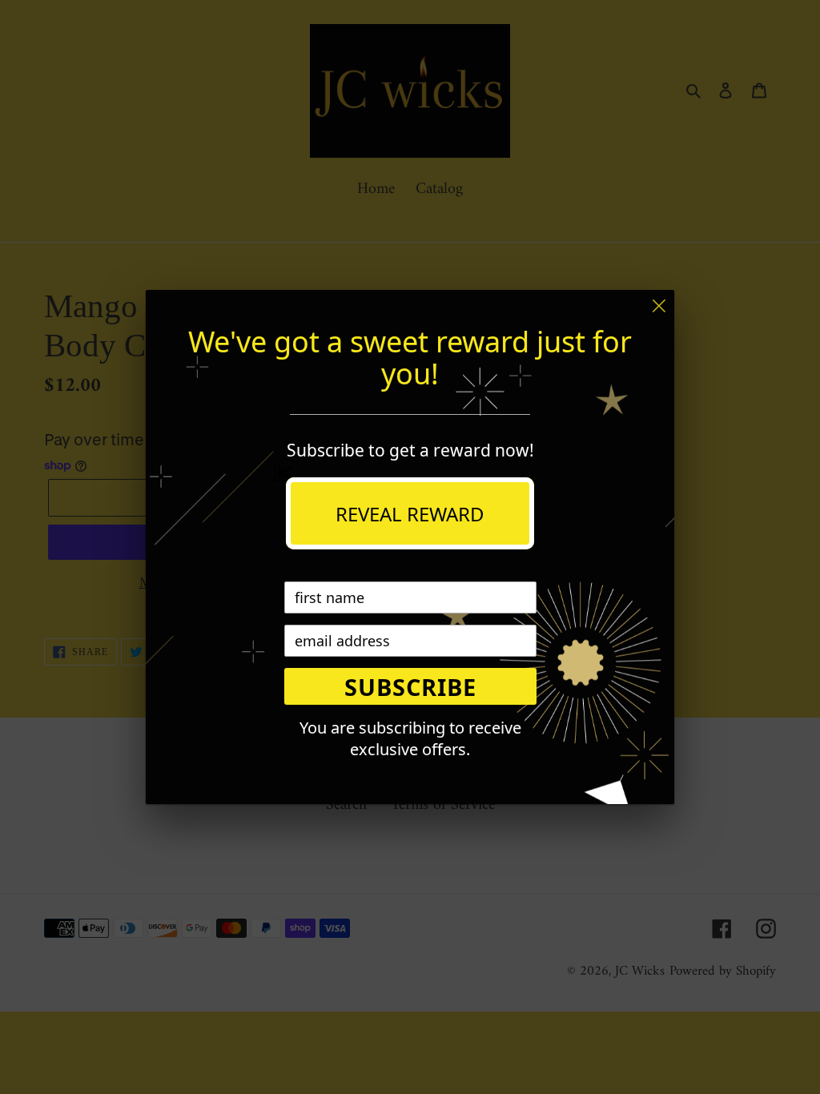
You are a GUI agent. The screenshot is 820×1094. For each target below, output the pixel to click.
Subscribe (410, 686)
